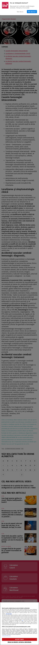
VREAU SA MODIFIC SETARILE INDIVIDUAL (20, 642)
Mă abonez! (32, 12)
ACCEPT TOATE (19, 639)
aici (22, 620)
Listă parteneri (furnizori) (6, 635)
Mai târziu (20, 12)
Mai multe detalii (9, 613)
